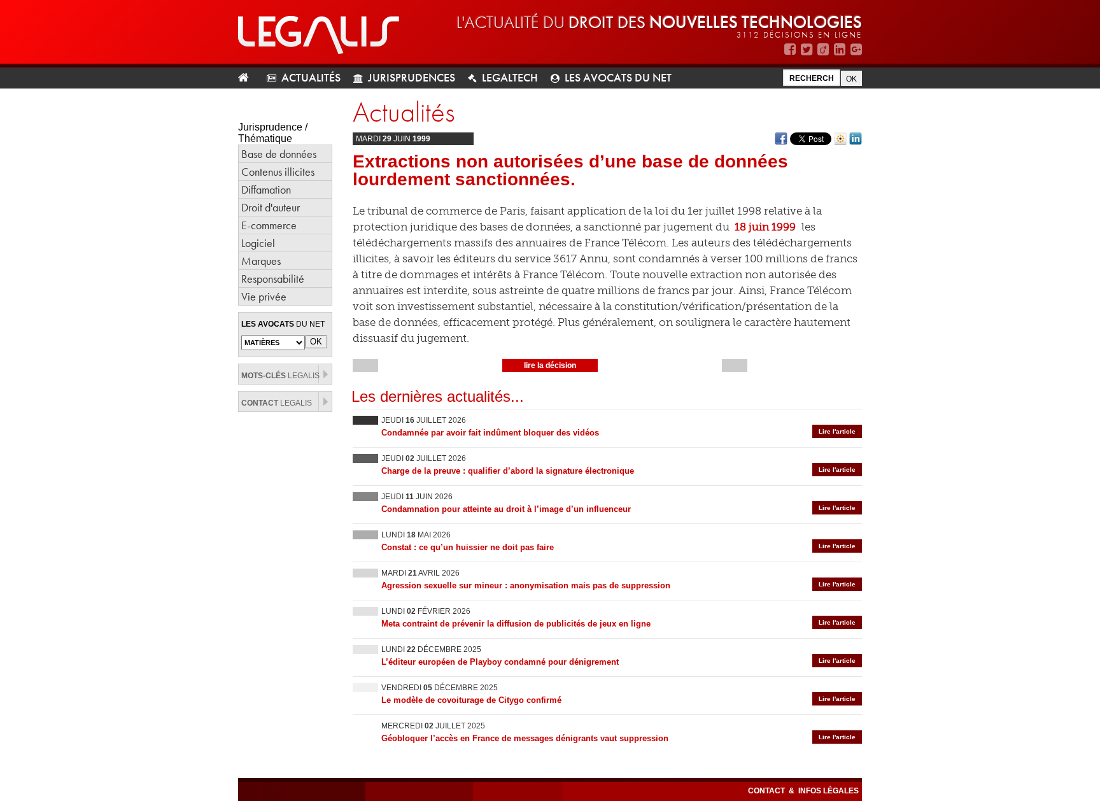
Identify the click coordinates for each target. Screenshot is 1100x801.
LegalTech (510, 77)
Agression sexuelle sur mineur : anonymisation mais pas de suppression (525, 585)
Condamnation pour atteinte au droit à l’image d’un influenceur (506, 509)
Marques (261, 260)
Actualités (311, 77)
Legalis (280, 375)
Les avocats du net (618, 77)
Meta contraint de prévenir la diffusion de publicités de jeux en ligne (516, 623)
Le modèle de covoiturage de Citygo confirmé (471, 700)
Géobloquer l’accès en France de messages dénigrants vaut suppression (524, 738)
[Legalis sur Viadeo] (823, 49)
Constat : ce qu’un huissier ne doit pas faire (467, 547)
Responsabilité (272, 278)
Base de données (278, 153)
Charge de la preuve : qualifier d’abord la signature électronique (507, 471)
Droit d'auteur (270, 207)
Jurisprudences (411, 77)
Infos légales (828, 790)
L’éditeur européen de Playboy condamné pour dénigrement (500, 662)
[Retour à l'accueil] (248, 78)
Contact (767, 790)
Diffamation (266, 189)
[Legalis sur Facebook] (790, 49)
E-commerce (269, 225)
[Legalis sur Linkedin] (839, 49)
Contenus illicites (277, 171)
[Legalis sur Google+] (856, 49)
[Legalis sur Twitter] (806, 49)
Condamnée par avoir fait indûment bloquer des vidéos (490, 432)
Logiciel (258, 243)
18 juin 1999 (765, 226)
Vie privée (263, 296)
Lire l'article (837, 431)
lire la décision (550, 365)
